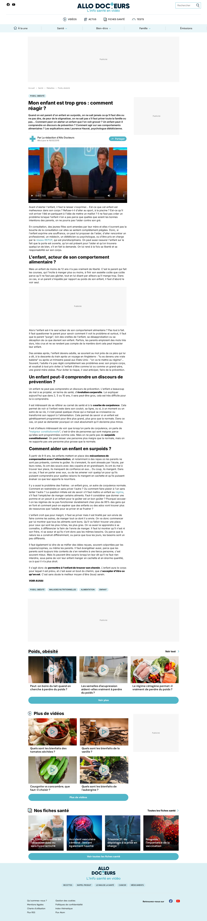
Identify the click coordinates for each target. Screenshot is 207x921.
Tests (140, 19)
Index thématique (64, 908)
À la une (23, 28)
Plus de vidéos (49, 713)
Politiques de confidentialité (69, 904)
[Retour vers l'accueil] (103, 7)
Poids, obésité (64, 88)
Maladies (50, 88)
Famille (143, 28)
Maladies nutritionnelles (62, 589)
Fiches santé (116, 19)
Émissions (186, 28)
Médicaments (137, 885)
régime (119, 492)
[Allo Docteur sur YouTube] (178, 901)
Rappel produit (84, 885)
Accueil (31, 88)
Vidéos (72, 19)
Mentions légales (35, 904)
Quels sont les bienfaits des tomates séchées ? (48, 750)
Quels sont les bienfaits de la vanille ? (101, 750)
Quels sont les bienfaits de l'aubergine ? (99, 788)
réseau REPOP (44, 239)
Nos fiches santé (51, 810)
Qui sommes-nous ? (37, 900)
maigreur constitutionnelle (44, 431)
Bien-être (102, 28)
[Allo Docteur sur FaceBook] (8, 4)
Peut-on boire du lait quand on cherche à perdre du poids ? (50, 687)
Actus (92, 19)
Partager (120, 138)
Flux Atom (60, 912)
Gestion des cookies (65, 900)
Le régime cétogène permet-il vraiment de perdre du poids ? (152, 687)
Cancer (122, 885)
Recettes (67, 885)
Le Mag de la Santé (105, 885)
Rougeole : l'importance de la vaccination (158, 843)
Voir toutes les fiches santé (103, 856)
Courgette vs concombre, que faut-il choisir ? (50, 788)
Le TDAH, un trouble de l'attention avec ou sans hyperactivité (46, 843)
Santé (60, 28)
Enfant (103, 589)
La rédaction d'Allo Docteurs (58, 137)
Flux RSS (31, 912)
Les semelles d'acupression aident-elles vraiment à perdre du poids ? (101, 689)
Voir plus (103, 700)
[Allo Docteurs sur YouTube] (13, 4)
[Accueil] (103, 873)
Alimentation (88, 589)
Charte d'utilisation (36, 908)
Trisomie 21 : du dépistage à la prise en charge (122, 843)
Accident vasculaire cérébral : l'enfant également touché (82, 843)
